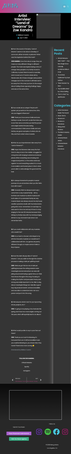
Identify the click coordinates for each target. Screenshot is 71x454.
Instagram (26, 371)
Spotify (26, 367)
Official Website (27, 363)
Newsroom (61, 118)
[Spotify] (47, 431)
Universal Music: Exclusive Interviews (63, 146)
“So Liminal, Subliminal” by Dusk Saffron (64, 77)
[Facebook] (56, 431)
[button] (64, 6)
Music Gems (62, 116)
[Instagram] (39, 431)
